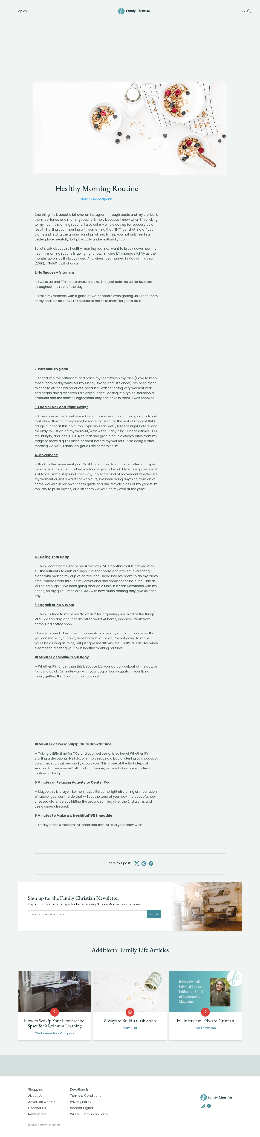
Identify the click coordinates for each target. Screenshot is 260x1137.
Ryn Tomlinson (205, 1028)
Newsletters (37, 1114)
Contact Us (37, 1108)
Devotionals (79, 1089)
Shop (241, 11)
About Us (35, 1095)
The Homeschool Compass (54, 1033)
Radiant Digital (81, 1108)
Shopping (35, 1089)
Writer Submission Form (89, 1114)
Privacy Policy (80, 1102)
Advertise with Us (41, 1102)
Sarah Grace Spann (96, 199)
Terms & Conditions (85, 1095)
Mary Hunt (130, 1028)
